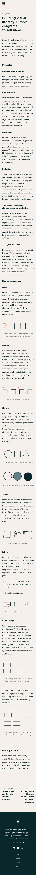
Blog (18, 858)
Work (18, 855)
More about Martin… (18, 843)
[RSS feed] (22, 848)
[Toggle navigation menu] (32, 3)
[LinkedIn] (14, 848)
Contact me (18, 866)
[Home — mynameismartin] (3, 3)
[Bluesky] (18, 848)
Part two (5, 755)
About (18, 862)
